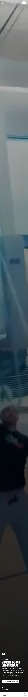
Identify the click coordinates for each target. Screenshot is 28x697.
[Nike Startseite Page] (7, 3)
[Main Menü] (24, 2)
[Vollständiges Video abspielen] (3, 654)
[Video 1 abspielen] (3, 689)
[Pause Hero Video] (3, 687)
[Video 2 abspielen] (5, 689)
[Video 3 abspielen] (7, 689)
